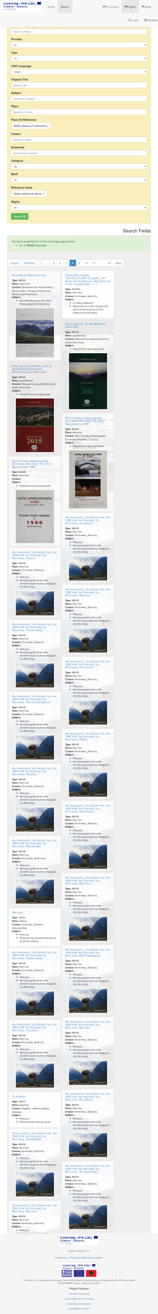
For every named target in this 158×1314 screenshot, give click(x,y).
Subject (16, 93)
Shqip (147, 7)
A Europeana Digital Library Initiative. (86, 1257)
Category (17, 161)
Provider (16, 39)
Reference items (21, 187)
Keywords (17, 147)
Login (135, 20)
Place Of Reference (23, 120)
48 (109, 263)
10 (86, 263)
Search (65, 7)
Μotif (14, 174)
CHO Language (21, 66)
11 (94, 263)
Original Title (19, 79)
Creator (16, 134)
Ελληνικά (111, 7)
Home (51, 7)
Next (118, 263)
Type (14, 52)
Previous (29, 263)
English (131, 7)
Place (14, 106)
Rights (15, 202)
